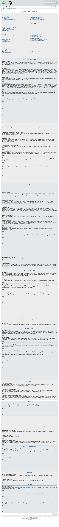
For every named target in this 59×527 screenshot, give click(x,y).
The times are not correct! (5, 26)
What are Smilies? (4, 50)
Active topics (9, 9)
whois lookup (12, 500)
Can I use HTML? (4, 49)
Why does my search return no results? (35, 33)
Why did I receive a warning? (6, 42)
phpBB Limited (28, 487)
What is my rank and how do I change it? (7, 31)
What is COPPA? (4, 15)
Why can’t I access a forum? (6, 40)
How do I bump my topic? (5, 45)
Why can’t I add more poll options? (6, 38)
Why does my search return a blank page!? (36, 34)
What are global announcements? (6, 52)
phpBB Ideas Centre (44, 493)
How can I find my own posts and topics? (36, 36)
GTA (30, 517)
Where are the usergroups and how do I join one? (37, 17)
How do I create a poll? (5, 37)
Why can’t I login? (4, 18)
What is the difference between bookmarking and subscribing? (38, 39)
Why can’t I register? (5, 16)
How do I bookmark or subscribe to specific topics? (37, 40)
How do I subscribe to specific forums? (35, 41)
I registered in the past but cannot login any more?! (9, 19)
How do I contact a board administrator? (35, 51)
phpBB (42, 153)
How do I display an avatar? (6, 30)
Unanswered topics (4, 9)
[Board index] (7, 3)
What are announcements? (5, 53)
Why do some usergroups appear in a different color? (37, 19)
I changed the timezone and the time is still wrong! (9, 27)
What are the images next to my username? (8, 29)
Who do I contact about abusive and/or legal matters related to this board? (40, 50)
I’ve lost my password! (5, 20)
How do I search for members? (34, 35)
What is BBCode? (4, 48)
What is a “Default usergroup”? (34, 20)
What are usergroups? (33, 16)
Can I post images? (4, 51)
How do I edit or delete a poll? (6, 39)
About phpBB (13, 488)
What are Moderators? (33, 15)
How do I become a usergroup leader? (35, 18)
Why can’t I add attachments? (6, 41)
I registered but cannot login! (6, 17)
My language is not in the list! (6, 28)
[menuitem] (7, 7)
